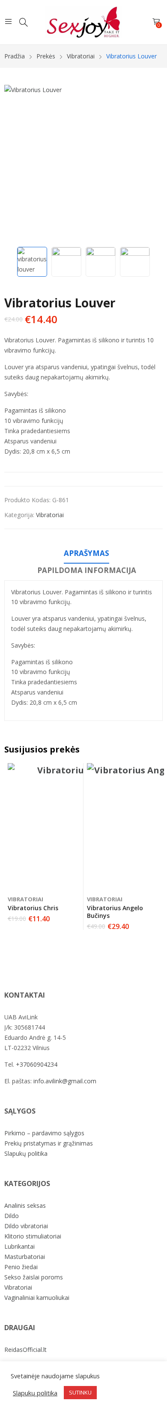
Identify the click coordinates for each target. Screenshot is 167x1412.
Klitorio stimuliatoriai (32, 1236)
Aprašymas (86, 553)
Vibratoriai (50, 515)
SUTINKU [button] (80, 1392)
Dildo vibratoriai (26, 1226)
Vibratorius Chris (33, 908)
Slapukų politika (26, 1153)
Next (152, 163)
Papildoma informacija (86, 570)
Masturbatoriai (24, 1257)
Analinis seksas (25, 1205)
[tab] (86, 554)
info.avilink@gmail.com (64, 1081)
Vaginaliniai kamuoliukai (36, 1297)
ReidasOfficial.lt (25, 1349)
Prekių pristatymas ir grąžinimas (48, 1143)
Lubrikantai (19, 1246)
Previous (15, 163)
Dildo (11, 1216)
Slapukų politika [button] (35, 1393)
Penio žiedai (21, 1267)
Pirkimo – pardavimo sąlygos (44, 1133)
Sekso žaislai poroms (33, 1277)
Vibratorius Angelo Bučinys (115, 912)
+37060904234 (36, 1064)
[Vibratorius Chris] (72, 827)
